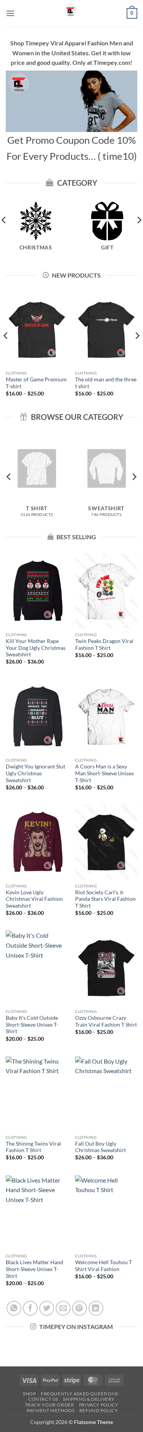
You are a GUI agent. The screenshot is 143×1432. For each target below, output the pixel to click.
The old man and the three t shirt (106, 382)
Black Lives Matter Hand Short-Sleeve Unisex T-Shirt (34, 1269)
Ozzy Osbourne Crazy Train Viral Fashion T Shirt (106, 1021)
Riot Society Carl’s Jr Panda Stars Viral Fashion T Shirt (105, 899)
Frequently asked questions (79, 1394)
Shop (29, 1394)
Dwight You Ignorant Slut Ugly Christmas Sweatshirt (35, 773)
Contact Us (43, 1399)
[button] (10, 13)
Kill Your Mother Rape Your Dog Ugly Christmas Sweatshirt (36, 647)
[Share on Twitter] (46, 1308)
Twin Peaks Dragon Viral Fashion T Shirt (104, 644)
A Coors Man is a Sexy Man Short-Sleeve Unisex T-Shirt (104, 773)
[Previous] (6, 351)
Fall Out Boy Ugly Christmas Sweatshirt (100, 1147)
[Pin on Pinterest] (79, 1308)
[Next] (136, 351)
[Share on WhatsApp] (13, 1308)
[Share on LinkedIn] (95, 1308)
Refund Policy (98, 1410)
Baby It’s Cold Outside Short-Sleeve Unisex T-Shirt (32, 1024)
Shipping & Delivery (89, 1399)
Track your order (49, 1405)
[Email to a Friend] (63, 1308)
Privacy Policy (99, 1405)
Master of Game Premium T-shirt (36, 382)
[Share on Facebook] (30, 1308)
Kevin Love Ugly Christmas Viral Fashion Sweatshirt (34, 899)
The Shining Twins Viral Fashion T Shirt (33, 1147)
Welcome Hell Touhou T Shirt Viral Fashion (103, 1265)
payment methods (50, 1410)
